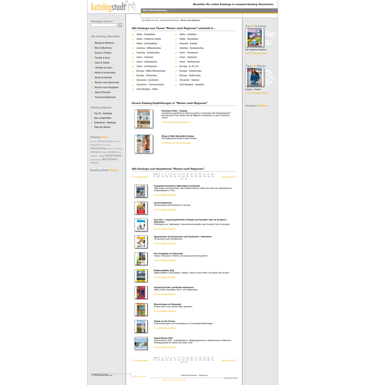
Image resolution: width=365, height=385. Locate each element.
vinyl (119, 152)
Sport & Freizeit (102, 92)
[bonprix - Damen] (254, 85)
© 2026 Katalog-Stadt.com (102, 375)
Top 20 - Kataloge (103, 113)
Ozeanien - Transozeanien (150, 84)
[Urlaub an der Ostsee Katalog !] (141, 332)
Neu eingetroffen (102, 118)
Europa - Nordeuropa (190, 71)
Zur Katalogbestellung (257, 53)
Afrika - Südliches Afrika (148, 39)
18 (158, 176)
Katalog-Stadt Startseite (169, 20)
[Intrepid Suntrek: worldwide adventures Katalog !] (141, 298)
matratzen (95, 152)
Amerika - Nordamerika (191, 48)
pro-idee (116, 141)
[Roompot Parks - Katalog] (143, 126)
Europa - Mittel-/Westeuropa (150, 71)
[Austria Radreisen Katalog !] (141, 213)
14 (204, 174)
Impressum (203, 375)
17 (154, 176)
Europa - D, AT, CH (189, 66)
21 (171, 176)
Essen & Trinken (103, 52)
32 (182, 178)
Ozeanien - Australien (147, 80)
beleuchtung (97, 148)
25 (187, 176)
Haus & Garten (102, 62)
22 (175, 176)
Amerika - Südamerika (147, 52)
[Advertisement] (260, 165)
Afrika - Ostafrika (187, 34)
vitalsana (94, 156)
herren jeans (105, 145)
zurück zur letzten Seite (175, 380)
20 (167, 176)
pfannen (109, 148)
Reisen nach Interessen (107, 82)
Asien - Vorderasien (189, 61)
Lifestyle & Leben (104, 67)
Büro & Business (103, 48)
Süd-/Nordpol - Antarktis (191, 84)
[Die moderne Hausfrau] (254, 45)
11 (191, 174)
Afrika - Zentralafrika (146, 43)
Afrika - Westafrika (188, 39)
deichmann (109, 159)
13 (200, 174)
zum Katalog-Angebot (166, 195)
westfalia (112, 152)
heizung (94, 162)
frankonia (94, 145)
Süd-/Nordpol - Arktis (147, 89)
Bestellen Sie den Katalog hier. (177, 122)
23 (179, 176)
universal (118, 148)
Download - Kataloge (105, 122)
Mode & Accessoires (105, 72)
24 (183, 176)
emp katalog (95, 159)
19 (162, 176)
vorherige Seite (141, 177)
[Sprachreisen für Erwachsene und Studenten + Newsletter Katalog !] (141, 247)
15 (208, 174)
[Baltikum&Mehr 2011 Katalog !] (141, 281)
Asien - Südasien (188, 57)
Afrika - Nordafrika (145, 34)
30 (208, 176)
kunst (104, 152)
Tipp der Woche (102, 127)
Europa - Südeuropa (190, 75)
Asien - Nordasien (188, 52)
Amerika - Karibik (188, 43)
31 (213, 176)
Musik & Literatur (103, 77)
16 (212, 174)
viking (101, 156)
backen (93, 141)
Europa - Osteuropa (146, 75)
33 (186, 178)
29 (204, 176)
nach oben (141, 376)
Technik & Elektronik (105, 97)
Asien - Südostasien (146, 61)
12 (195, 174)
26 (192, 176)
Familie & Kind (102, 57)
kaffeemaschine (105, 141)
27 (196, 176)
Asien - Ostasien (144, 57)
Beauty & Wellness (104, 43)
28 (200, 176)
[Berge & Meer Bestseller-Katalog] (143, 152)
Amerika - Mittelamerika (148, 48)
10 (187, 174)
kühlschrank (113, 155)
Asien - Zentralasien (146, 66)
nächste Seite (227, 177)
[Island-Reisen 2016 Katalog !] (141, 349)
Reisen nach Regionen (107, 87)
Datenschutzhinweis (189, 375)
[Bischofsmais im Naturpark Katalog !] (141, 315)
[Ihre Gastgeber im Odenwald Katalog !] (141, 264)
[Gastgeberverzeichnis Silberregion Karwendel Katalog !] (141, 196)
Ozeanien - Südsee (189, 80)
